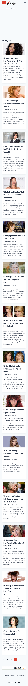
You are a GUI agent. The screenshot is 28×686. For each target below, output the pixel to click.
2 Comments (14, 154)
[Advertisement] (14, 25)
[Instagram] (19, 682)
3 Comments (14, 504)
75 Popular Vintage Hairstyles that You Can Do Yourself (13, 453)
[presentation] (14, 49)
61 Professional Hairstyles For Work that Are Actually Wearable (13, 149)
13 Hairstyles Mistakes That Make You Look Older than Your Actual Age (13, 195)
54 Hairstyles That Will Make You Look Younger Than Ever (14, 279)
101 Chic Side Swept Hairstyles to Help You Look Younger (13, 103)
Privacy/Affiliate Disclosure (10, 677)
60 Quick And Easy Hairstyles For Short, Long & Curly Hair (13, 543)
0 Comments (14, 200)
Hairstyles (7, 63)
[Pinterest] (8, 682)
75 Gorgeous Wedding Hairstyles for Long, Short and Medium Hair (13, 499)
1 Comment (14, 63)
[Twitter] (15, 682)
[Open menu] (25, 3)
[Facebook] (12, 682)
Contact (22, 677)
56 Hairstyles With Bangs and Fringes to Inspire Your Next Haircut (13, 323)
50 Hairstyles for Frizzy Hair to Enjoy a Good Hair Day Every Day (13, 588)
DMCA (18, 677)
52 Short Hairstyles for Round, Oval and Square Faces (12, 369)
